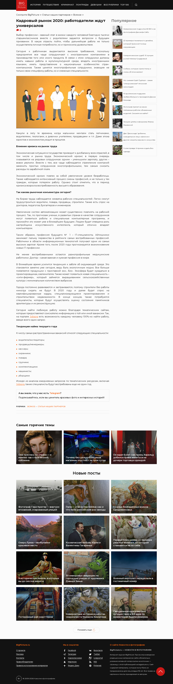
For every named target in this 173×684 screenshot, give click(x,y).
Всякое (77, 15)
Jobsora (34, 316)
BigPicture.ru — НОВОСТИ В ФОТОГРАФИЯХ (131, 650)
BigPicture (33, 15)
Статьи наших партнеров (56, 15)
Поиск (144, 5)
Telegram (54, 393)
